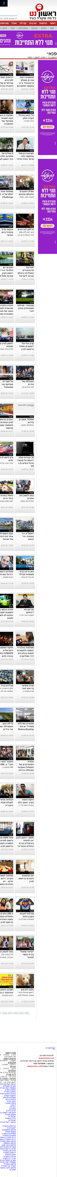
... (33, 162)
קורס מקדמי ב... (27, 691)
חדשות (43, 23)
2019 (10, 1013)
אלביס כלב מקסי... (26, 501)
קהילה (22, 23)
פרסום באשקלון (9, 1143)
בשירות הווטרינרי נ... (26, 805)
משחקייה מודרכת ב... (25, 919)
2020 (16, 1013)
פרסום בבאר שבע (9, 1145)
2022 (27, 1013)
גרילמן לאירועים (26, 229)
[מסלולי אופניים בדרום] (26, 405)
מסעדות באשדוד (9, 1135)
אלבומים (12, 1062)
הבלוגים (12, 1070)
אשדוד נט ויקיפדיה (8, 1166)
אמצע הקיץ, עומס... (26, 197)
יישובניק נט (11, 1128)
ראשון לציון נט (10, 1082)
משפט (13, 1060)
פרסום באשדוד (9, 1164)
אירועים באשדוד (9, 1151)
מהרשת (4, 23)
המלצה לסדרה (9, 1092)
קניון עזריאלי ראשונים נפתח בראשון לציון (26, 346)
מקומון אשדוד (10, 1114)
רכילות (13, 1064)
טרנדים (13, 1076)
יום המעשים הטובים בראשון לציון (26, 878)
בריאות (4, 1076)
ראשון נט (52, 57)
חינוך (14, 1068)
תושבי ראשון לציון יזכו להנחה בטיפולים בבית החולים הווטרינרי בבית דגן (25, 843)
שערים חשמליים (9, 1086)
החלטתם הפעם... (27, 425)
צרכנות (34, 28)
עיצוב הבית (11, 1101)
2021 (21, 1013)
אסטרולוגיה (23, 28)
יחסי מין (13, 1107)
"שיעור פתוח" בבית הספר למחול (27, 954)
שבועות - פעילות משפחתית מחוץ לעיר (25, 308)
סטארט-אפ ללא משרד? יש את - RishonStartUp (26, 726)
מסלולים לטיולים (9, 1097)
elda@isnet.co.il (34, 1066)
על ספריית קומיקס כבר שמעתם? (7, 384)
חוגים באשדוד (10, 1154)
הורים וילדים (11, 1111)
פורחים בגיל (7, 685)
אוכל (14, 23)
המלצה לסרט (10, 1090)
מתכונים (12, 1109)
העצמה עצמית (10, 1095)
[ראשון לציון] (37, 20)
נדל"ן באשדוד (10, 1118)
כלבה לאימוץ (27, 989)
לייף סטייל (11, 1074)
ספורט (5, 1064)
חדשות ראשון (9, 1058)
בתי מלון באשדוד (9, 1126)
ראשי (53, 23)
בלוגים (44, 28)
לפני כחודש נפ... (27, 387)
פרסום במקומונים (9, 1130)
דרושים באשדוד (9, 1152)
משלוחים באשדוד (9, 1133)
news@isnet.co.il (46, 1058)
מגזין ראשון (40, 57)
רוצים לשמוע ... (7, 577)
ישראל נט (12, 1116)
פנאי (52, 28)
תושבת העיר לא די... (26, 615)
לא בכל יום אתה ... (26, 577)
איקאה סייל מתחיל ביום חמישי (7, 232)
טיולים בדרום (10, 1099)
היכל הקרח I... (28, 121)
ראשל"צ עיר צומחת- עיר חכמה (28, 536)
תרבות (33, 23)
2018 (5, 1013)
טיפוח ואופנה (10, 1103)
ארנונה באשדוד (9, 1156)
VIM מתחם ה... (7, 767)
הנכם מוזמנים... (7, 995)
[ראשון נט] (50, 1048)
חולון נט (13, 1170)
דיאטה (13, 1105)
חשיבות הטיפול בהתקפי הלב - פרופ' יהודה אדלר (25, 156)
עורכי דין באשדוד (9, 1158)
